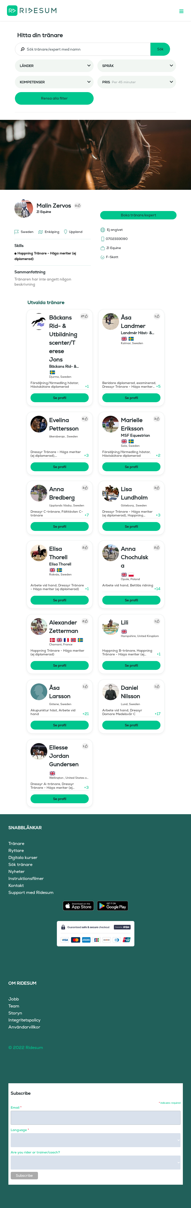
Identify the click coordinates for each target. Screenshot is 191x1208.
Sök (160, 49)
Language (20, 1130)
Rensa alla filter (54, 98)
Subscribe (24, 1175)
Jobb (13, 999)
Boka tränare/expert (138, 215)
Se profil (59, 398)
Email (16, 1107)
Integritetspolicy (24, 1020)
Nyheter (16, 871)
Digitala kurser (23, 857)
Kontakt (16, 885)
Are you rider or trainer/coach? (35, 1152)
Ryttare (16, 850)
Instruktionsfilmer (26, 878)
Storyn (15, 1013)
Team (13, 1006)
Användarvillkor (24, 1027)
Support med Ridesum (31, 892)
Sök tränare (20, 864)
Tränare (16, 843)
